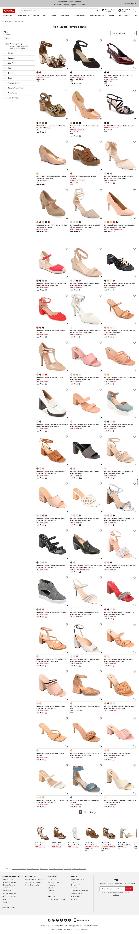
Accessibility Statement (91, 926)
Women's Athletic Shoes (19, 869)
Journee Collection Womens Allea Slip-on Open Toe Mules (84, 472)
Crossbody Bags (68, 869)
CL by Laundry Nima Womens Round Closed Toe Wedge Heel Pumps (51, 177)
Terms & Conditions (56, 929)
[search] (98, 11)
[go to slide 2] (67, 5)
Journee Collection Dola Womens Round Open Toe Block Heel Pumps (120, 801)
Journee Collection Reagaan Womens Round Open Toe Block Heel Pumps (51, 566)
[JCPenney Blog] (70, 920)
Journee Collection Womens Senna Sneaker (51, 612)
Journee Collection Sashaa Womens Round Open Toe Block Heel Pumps (119, 613)
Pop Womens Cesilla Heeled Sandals (118, 126)
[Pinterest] (62, 920)
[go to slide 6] (74, 5)
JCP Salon (51, 888)
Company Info (75, 885)
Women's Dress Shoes (33, 869)
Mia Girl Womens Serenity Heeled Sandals (51, 126)
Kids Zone (51, 896)
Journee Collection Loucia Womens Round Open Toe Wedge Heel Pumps (85, 284)
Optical (50, 893)
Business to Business (78, 879)
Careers (73, 882)
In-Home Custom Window (56, 899)
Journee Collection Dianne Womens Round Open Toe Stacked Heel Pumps (119, 519)
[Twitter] (49, 920)
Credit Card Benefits (32, 885)
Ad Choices (67, 929)
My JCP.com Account (9, 882)
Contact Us (6, 888)
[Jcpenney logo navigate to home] (8, 11)
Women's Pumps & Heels (56, 869)
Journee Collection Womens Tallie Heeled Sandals (50, 754)
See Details (116, 895)
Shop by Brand (76, 896)
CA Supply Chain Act (75, 926)
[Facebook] (57, 920)
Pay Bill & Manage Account (34, 879)
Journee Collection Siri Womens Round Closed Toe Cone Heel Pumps (52, 226)
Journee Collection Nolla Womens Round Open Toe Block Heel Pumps (84, 425)
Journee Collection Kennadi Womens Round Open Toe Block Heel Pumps (119, 284)
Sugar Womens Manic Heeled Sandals (51, 75)
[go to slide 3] (69, 5)
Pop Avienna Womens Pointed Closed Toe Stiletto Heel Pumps (84, 127)
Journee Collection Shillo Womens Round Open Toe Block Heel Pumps (118, 472)
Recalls (4, 899)
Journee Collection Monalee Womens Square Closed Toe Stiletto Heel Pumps (119, 226)
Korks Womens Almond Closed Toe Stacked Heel (85, 707)
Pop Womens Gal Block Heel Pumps (82, 75)
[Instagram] (53, 920)
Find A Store (52, 879)
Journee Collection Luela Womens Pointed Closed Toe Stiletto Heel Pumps (85, 226)
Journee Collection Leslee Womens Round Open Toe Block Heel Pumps (50, 519)
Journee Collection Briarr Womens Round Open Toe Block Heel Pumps (118, 754)
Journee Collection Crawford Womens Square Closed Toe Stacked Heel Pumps (86, 566)
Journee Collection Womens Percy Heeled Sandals (84, 801)
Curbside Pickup (53, 882)
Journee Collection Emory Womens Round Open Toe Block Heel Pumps (118, 660)
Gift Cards (5, 902)
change (26, 46)
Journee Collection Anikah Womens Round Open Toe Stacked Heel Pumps (51, 660)
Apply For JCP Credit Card (33, 882)
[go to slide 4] (70, 5)
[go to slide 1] (65, 5)
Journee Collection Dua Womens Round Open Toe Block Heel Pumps (120, 566)
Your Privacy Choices (58, 926)
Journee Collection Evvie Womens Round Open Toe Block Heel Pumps (84, 519)
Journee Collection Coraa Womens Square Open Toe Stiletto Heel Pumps (84, 613)
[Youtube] (66, 920)
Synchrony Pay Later (9, 896)
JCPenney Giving (76, 893)
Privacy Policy (45, 926)
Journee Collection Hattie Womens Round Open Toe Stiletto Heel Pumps (84, 754)
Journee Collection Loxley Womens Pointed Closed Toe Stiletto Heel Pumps (85, 331)
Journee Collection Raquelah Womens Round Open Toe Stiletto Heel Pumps (119, 707)
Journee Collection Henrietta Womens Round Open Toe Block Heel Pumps (52, 801)
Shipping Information (9, 893)
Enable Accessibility (130, 3)
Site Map (74, 899)
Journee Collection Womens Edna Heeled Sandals (50, 331)
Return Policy (6, 891)
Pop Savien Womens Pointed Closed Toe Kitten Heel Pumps (118, 76)
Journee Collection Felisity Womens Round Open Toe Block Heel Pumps (51, 472)
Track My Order (7, 879)
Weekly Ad (51, 885)
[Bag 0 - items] (134, 11)
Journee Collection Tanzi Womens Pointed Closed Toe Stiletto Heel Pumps (119, 177)
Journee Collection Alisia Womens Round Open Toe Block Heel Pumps (84, 378)
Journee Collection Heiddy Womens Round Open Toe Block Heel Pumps (51, 707)
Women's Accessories (79, 869)
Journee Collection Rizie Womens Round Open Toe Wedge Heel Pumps (120, 378)
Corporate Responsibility (79, 891)
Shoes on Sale (44, 869)
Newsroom (74, 888)
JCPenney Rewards (8, 885)
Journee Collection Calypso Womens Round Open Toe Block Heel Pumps (85, 660)
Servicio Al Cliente (8, 908)
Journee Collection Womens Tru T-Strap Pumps (50, 378)
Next (91, 812)
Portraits (51, 891)
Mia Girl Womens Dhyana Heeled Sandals (83, 177)
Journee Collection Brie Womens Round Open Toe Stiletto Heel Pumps (120, 331)
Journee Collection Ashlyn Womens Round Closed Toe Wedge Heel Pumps (51, 284)
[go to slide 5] (72, 5)
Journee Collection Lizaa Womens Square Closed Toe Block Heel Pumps (118, 425)
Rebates (5, 905)
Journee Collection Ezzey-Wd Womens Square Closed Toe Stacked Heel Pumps (52, 425)
